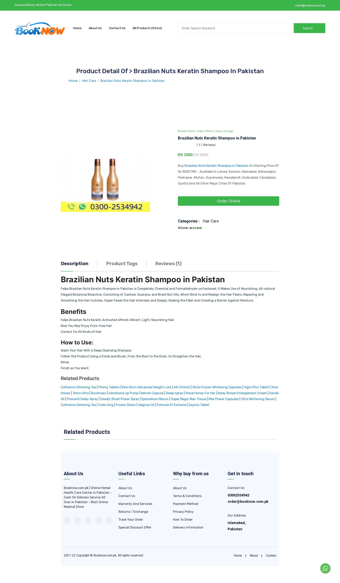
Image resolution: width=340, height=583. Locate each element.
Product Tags (122, 263)
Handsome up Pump (123, 393)
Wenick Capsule (152, 393)
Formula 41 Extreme (171, 405)
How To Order (183, 519)
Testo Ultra (81, 393)
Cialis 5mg (106, 405)
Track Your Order (130, 519)
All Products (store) (147, 28)
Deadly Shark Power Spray (119, 399)
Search (308, 28)
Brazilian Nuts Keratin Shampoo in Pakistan (217, 166)
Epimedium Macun (154, 399)
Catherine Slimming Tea (78, 387)
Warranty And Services (135, 504)
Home (77, 28)
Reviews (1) (168, 263)
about (254, 555)
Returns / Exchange (133, 512)
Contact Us (117, 28)
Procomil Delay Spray (82, 399)
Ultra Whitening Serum (258, 399)
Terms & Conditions (187, 496)
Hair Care (211, 221)
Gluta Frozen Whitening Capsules (217, 387)
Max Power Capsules (224, 399)
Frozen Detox (126, 405)
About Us (95, 28)
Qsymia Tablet (198, 405)
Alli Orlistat (182, 387)
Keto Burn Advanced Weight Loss (146, 387)
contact (271, 555)
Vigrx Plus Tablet (256, 387)
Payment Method (185, 504)
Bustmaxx (98, 393)
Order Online (228, 201)
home (238, 555)
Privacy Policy (183, 512)
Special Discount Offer (134, 527)
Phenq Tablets (109, 387)
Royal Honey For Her (200, 393)
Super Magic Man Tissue (188, 399)
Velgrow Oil (146, 405)
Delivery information (188, 527)
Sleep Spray (174, 393)
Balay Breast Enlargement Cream (242, 393)
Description (74, 263)
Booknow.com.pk (104, 555)
